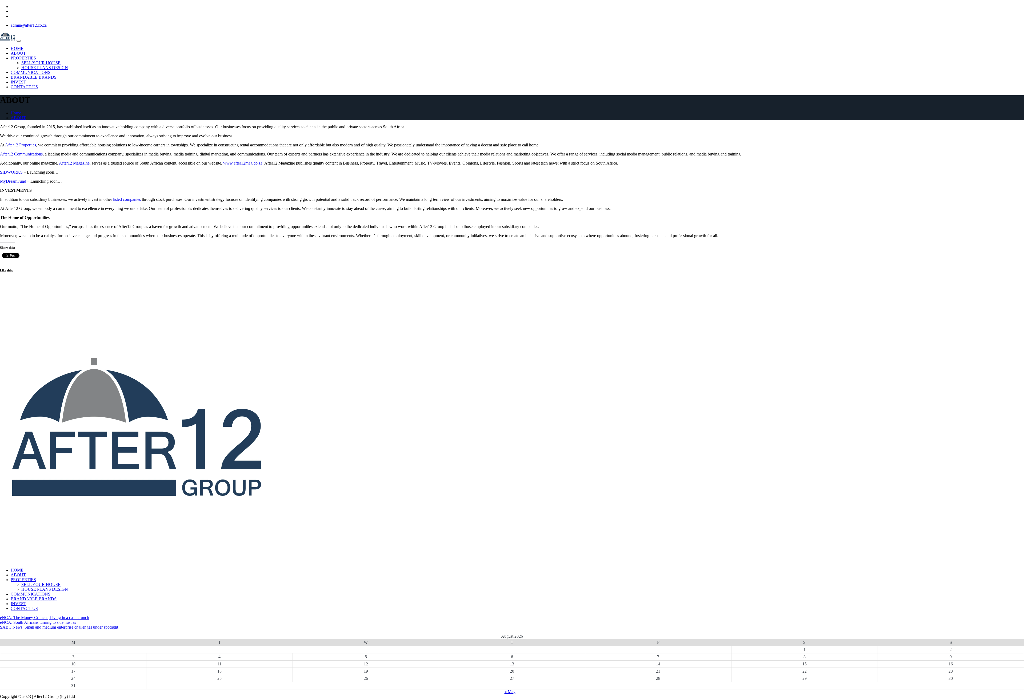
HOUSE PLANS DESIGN (44, 67)
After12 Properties (20, 145)
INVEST (18, 82)
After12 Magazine (74, 163)
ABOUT (18, 53)
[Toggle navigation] (19, 41)
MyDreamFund (13, 181)
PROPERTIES (23, 58)
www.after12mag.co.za (242, 163)
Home (16, 113)
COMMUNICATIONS (30, 72)
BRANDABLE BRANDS (34, 77)
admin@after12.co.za (29, 25)
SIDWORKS (11, 172)
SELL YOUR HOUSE (41, 63)
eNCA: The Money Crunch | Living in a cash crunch (44, 617)
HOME (17, 48)
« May (510, 691)
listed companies (127, 199)
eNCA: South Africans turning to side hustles (38, 622)
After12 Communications (21, 154)
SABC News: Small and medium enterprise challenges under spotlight (59, 627)
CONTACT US (24, 87)
